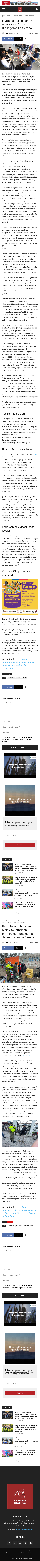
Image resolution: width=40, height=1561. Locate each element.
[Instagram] (15, 1543)
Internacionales (22, 1551)
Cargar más (19, 913)
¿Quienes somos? (11, 1555)
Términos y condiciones (12, 1553)
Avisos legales (22, 1555)
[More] (25, 39)
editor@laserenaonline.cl (24, 1529)
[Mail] (20, 1543)
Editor (8, 33)
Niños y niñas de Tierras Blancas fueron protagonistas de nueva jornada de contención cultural (25, 904)
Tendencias (31, 1555)
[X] (31, 1543)
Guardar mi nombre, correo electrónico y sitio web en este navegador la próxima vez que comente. (19, 740)
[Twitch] (25, 1543)
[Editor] (3, 33)
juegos (25, 677)
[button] (3, 9)
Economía (14, 1551)
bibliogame (11, 677)
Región (9, 674)
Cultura (8, 15)
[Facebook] (9, 1543)
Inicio (3, 15)
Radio (30, 1551)
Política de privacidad (27, 1553)
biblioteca (18, 677)
